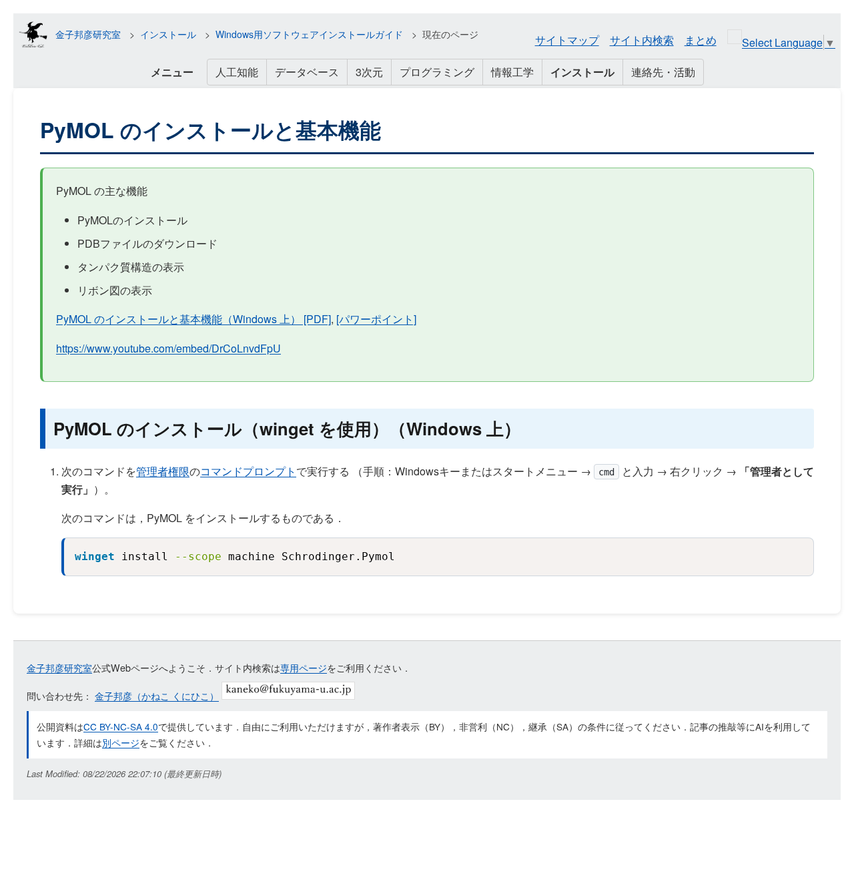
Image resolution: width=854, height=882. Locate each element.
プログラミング (437, 71)
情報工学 (512, 71)
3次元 (369, 71)
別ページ (120, 742)
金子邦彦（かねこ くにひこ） (157, 695)
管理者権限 (162, 471)
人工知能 (237, 71)
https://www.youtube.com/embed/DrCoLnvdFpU (168, 348)
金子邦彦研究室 (88, 34)
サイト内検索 (642, 39)
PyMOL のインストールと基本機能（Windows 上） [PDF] (193, 318)
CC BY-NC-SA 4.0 (120, 726)
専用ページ (303, 667)
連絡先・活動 (663, 71)
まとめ (701, 39)
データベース (307, 71)
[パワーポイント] (376, 318)
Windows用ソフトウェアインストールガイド (309, 34)
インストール (168, 34)
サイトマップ (567, 39)
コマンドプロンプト (248, 471)
